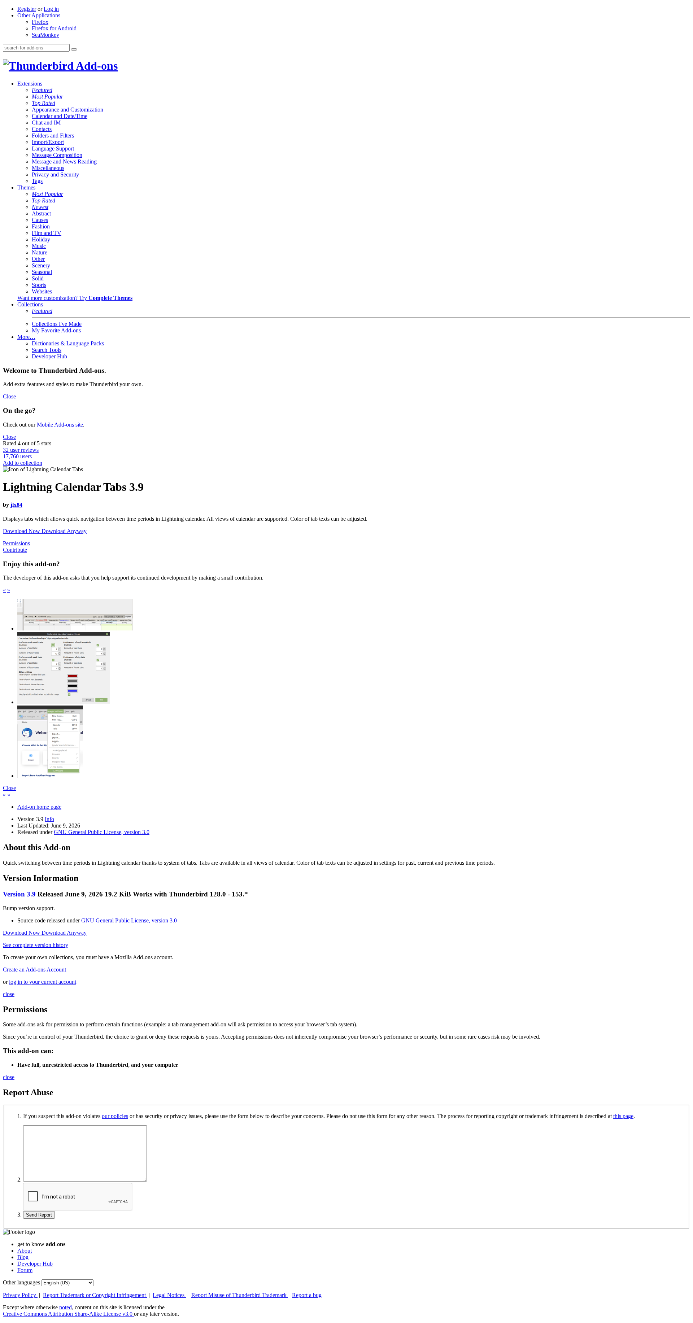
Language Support (53, 148)
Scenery (41, 265)
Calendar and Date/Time (59, 116)
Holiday (41, 239)
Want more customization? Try (74, 298)
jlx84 (16, 505)
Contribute (15, 550)
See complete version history (35, 945)
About (24, 1251)
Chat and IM (46, 122)
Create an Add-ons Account (34, 969)
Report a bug (307, 1295)
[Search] (74, 49)
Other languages (21, 1282)
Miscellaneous (48, 168)
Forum (24, 1270)
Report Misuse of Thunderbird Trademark (239, 1295)
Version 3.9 (19, 894)
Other (38, 259)
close (8, 994)
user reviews (21, 450)
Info (49, 819)
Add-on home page (39, 807)
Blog (23, 1257)
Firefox (40, 22)
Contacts (42, 129)
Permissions (16, 543)
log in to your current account (42, 982)
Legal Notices (169, 1295)
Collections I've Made (57, 324)
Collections (30, 304)
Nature (39, 252)
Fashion (41, 226)
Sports (39, 285)
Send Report (39, 1215)
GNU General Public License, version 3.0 (101, 832)
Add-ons (96, 65)
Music (39, 246)
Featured (42, 90)
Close (9, 396)
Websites (42, 291)
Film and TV (46, 233)
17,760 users (17, 456)
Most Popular (47, 96)
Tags (37, 181)
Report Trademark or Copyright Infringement (95, 1295)
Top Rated (43, 103)
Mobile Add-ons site (60, 425)
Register (26, 9)
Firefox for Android (54, 28)
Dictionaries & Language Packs (68, 343)
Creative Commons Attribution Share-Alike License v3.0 (68, 1314)
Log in (51, 9)
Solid (38, 278)
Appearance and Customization (67, 109)
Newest (40, 207)
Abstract (41, 213)
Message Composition (57, 155)
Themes (26, 187)
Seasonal (42, 272)
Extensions (29, 83)
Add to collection (22, 463)
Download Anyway (64, 531)
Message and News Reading (64, 161)
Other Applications (38, 15)
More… (26, 337)
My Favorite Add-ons (56, 330)
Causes (40, 220)
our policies (115, 1116)
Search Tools (46, 350)
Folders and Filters (53, 135)
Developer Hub (49, 356)
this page (623, 1116)
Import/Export (48, 142)
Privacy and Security (55, 174)
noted (65, 1307)
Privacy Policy (20, 1295)
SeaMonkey (45, 35)
